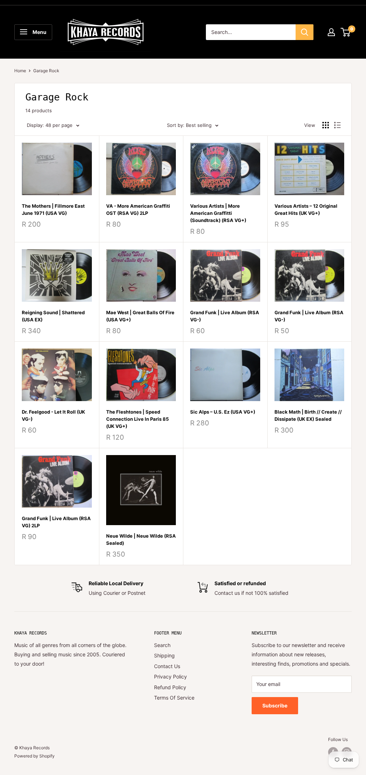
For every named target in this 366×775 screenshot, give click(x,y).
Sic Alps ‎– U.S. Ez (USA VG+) (222, 412)
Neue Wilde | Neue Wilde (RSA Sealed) (141, 539)
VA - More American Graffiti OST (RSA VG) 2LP (138, 209)
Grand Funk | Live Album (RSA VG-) (224, 316)
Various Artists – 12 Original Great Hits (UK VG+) (305, 209)
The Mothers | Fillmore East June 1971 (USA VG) (53, 209)
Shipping (164, 655)
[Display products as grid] (325, 125)
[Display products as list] (337, 125)
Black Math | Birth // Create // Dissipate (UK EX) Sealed (308, 415)
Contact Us (167, 666)
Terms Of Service (174, 698)
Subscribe (274, 705)
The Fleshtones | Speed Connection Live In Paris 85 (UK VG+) (137, 419)
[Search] (304, 32)
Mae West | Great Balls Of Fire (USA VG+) (140, 316)
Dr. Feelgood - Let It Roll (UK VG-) (53, 415)
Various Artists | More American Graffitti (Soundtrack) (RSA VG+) (218, 213)
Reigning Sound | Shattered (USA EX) (53, 316)
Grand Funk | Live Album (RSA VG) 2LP (56, 521)
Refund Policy (170, 687)
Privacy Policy (170, 676)
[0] (345, 32)
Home (20, 70)
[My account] (331, 32)
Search (162, 645)
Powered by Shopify (34, 756)
